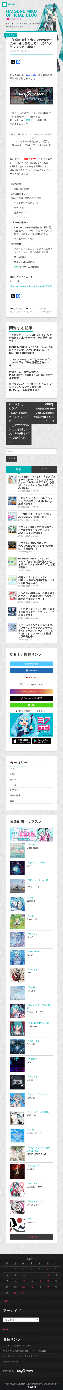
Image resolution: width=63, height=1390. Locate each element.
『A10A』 (31, 916)
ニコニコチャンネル (32, 685)
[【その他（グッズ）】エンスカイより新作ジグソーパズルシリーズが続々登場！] (12, 611)
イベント (14, 769)
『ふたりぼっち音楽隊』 (38, 1112)
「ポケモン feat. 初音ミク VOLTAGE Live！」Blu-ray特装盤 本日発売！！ (35, 545)
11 (31, 1275)
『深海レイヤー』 (35, 1041)
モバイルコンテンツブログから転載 (34, 312)
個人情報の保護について (14, 1361)
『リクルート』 (34, 1166)
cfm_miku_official (32, 691)
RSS (7, 1330)
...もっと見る (31, 1237)
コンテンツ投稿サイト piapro (17, 1346)
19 (39, 1281)
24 (23, 1287)
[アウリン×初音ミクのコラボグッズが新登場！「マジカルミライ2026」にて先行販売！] (12, 530)
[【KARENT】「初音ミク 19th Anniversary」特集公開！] (12, 517)
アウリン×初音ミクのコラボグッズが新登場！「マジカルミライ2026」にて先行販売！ (36, 530)
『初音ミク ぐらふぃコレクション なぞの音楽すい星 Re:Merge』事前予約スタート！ (30, 337)
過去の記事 (15, 795)
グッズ (13, 779)
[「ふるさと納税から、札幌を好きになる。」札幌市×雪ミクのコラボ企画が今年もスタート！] (12, 596)
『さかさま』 (33, 969)
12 (39, 1275)
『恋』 (30, 1219)
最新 (19, 469)
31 (23, 1293)
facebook (32, 671)
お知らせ (10, 35)
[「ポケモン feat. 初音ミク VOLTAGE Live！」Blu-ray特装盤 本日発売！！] (12, 545)
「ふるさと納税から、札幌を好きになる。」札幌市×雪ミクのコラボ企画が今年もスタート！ (36, 596)
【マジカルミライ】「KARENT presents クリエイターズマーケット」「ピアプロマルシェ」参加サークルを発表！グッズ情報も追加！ (18, 423)
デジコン (14, 785)
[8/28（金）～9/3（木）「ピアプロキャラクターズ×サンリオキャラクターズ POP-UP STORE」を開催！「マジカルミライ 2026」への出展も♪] (12, 479)
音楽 (12, 801)
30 (15, 1293)
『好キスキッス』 (35, 1201)
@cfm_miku (32, 664)
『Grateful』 (33, 987)
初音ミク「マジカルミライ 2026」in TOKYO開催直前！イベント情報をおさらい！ (36, 580)
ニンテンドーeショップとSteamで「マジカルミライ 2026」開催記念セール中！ (30, 362)
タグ (44, 469)
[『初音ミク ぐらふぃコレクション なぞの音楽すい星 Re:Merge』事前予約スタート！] (12, 501)
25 (31, 1287)
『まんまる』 (33, 1076)
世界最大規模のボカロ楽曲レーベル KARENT (24, 1351)
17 (23, 1281)
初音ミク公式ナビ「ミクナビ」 (32, 711)
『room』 (31, 845)
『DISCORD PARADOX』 (39, 1023)
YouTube (32, 677)
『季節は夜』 (33, 1059)
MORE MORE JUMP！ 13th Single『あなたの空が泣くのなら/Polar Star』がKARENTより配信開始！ (31, 350)
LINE (32, 705)
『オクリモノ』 (34, 934)
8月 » (7, 1301)
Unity (16, 266)
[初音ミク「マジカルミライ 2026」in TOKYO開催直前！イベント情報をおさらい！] (12, 580)
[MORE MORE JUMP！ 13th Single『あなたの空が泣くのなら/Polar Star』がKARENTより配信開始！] (12, 561)
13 (48, 1275)
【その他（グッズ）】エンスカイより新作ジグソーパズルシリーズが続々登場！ (36, 611)
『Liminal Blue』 (35, 952)
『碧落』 (31, 898)
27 (48, 1287)
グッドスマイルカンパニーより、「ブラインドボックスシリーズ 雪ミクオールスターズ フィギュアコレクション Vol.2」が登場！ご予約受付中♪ (36, 630)
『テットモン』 (34, 1184)
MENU (11, 4)
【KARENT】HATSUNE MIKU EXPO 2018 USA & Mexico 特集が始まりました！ (44, 413)
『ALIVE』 (32, 1130)
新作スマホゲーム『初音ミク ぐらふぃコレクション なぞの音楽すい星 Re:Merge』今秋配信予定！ (31, 387)
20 (48, 1281)
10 (23, 1275)
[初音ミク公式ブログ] (21, 15)
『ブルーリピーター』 (37, 1094)
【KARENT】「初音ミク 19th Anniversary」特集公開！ (34, 515)
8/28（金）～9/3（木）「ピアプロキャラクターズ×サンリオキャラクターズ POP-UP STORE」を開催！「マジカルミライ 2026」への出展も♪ (36, 482)
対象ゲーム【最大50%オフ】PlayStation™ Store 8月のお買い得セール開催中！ (31, 374)
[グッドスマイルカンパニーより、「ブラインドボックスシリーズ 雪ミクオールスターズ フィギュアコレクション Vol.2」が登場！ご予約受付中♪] (12, 627)
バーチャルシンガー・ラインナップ (20, 1356)
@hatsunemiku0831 (32, 698)
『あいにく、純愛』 (36, 862)
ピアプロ (14, 790)
